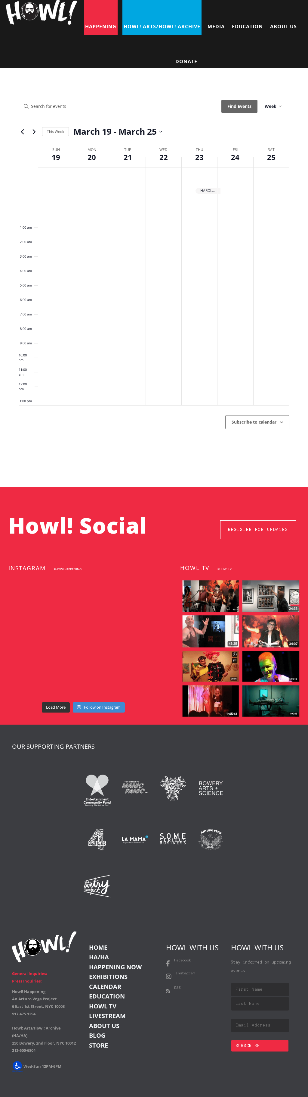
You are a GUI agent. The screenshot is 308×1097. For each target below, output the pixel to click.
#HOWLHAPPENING (68, 569)
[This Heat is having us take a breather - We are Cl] (83, 683)
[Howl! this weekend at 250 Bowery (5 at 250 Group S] (136, 591)
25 (271, 157)
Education (107, 996)
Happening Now (115, 967)
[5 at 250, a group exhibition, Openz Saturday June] (136, 683)
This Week (55, 131)
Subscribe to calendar (254, 422)
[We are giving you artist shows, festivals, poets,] (31, 652)
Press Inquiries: (27, 981)
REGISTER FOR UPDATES (258, 529)
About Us (104, 1026)
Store (98, 1045)
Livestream (107, 1016)
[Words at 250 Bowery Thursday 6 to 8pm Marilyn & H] (83, 622)
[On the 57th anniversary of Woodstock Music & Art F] (83, 591)
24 (235, 157)
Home (98, 947)
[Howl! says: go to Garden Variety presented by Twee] (31, 591)
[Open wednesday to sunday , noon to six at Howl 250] (136, 652)
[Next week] (34, 131)
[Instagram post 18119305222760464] (136, 622)
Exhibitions (108, 977)
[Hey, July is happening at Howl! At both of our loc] (83, 652)
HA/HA (99, 957)
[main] (154, 277)
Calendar (105, 987)
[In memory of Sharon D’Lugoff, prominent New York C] (31, 683)
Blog (97, 1035)
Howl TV (102, 1006)
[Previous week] (22, 131)
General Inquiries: (29, 973)
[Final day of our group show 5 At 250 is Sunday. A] (31, 622)
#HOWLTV (224, 569)
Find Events (239, 106)
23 (199, 157)
